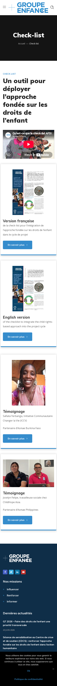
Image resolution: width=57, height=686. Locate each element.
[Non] (53, 668)
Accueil (21, 43)
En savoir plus (16, 244)
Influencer (13, 589)
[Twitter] (11, 572)
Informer (12, 601)
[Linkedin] (17, 572)
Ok (28, 670)
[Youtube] (23, 572)
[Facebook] (5, 572)
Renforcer (13, 595)
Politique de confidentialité (28, 679)
